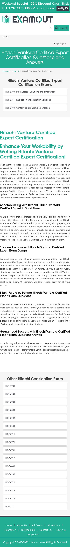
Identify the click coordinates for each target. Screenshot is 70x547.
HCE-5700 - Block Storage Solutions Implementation (30, 91)
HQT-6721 (10, 482)
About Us (22, 525)
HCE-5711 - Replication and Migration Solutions (28, 99)
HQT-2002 (10, 417)
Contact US (46, 529)
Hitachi (15, 71)
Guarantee (10, 529)
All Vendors (54, 525)
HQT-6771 (10, 442)
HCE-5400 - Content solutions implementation (27, 107)
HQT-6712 (10, 458)
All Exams (37, 525)
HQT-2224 (10, 409)
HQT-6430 (10, 466)
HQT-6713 (10, 490)
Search (63, 28)
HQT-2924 (10, 401)
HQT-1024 (10, 385)
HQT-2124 (10, 393)
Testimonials (28, 529)
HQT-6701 (10, 450)
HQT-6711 (10, 433)
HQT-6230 (10, 474)
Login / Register (60, 44)
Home (5, 71)
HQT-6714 (10, 498)
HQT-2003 (10, 425)
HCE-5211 (10, 506)
